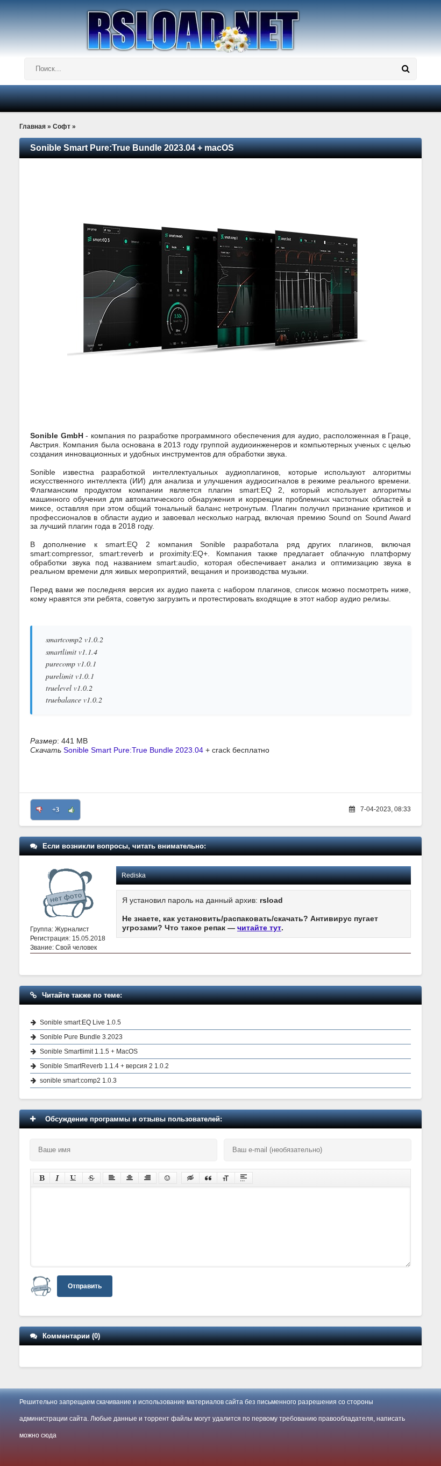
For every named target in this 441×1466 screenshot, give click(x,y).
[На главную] (220, 26)
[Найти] (405, 69)
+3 (55, 809)
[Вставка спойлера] (243, 1178)
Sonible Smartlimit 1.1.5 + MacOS (89, 1051)
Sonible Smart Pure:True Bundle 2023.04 (133, 750)
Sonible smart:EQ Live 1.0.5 (80, 1022)
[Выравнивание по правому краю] (147, 1178)
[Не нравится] (39, 809)
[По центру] (129, 1178)
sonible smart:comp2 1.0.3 (78, 1080)
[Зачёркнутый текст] (91, 1178)
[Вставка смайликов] (168, 1178)
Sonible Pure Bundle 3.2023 (81, 1037)
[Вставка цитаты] (208, 1178)
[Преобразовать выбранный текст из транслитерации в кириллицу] (226, 1178)
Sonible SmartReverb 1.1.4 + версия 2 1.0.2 (104, 1066)
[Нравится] (71, 809)
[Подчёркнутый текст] (74, 1178)
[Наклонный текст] (57, 1178)
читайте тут (259, 927)
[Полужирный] (41, 1178)
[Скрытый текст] (190, 1178)
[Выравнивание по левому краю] (112, 1178)
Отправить (85, 1286)
